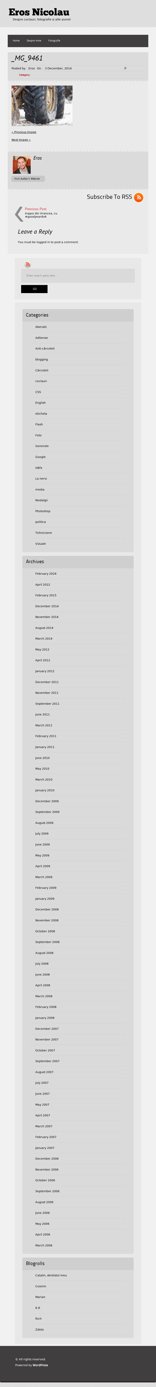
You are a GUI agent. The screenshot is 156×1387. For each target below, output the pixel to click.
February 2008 (45, 1007)
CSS (38, 392)
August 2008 (44, 953)
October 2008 (45, 931)
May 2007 (42, 1104)
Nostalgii (41, 500)
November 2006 (46, 1169)
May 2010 (42, 768)
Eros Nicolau (39, 13)
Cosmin (40, 1286)
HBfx (38, 467)
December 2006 (47, 1158)
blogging (41, 359)
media (39, 489)
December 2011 (47, 682)
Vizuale (40, 543)
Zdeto (39, 1329)
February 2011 (45, 736)
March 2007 (43, 1126)
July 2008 (42, 963)
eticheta (41, 413)
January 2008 (44, 1017)
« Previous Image (24, 132)
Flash (39, 424)
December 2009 (47, 801)
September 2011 (47, 703)
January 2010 (44, 790)
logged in (43, 242)
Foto (38, 435)
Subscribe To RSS (109, 197)
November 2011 (46, 692)
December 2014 (47, 606)
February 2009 (45, 887)
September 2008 (47, 942)
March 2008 (43, 996)
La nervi (41, 478)
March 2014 (43, 638)
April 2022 (42, 584)
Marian (40, 1297)
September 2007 (47, 1061)
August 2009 (44, 822)
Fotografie (54, 40)
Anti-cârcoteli (45, 348)
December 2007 (47, 1028)
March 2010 (43, 779)
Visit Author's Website (27, 179)
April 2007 (42, 1115)
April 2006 (42, 1234)
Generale (42, 446)
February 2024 (45, 573)
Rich (38, 1318)
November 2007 (46, 1039)
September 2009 (47, 812)
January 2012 (44, 671)
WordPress (40, 1365)
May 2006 (42, 1223)
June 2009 (42, 844)
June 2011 (42, 714)
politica (40, 521)
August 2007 (44, 1072)
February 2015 (45, 595)
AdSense (41, 337)
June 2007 (42, 1093)
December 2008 (47, 909)
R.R (37, 1308)
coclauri (41, 381)
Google (40, 457)
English (40, 402)
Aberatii (41, 326)
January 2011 (44, 747)
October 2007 (45, 1050)
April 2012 (42, 660)
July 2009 (42, 833)
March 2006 (43, 1245)
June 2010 (42, 758)
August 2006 (44, 1202)
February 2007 (45, 1137)
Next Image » (21, 139)
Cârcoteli (41, 370)
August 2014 (44, 627)
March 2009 (43, 877)
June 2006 (42, 1212)
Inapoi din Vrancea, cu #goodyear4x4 (41, 215)
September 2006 (47, 1191)
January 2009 (44, 898)
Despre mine (34, 40)
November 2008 (46, 920)
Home (16, 40)
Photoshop (42, 511)
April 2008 (42, 985)
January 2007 (44, 1148)
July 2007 (42, 1082)
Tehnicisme (43, 532)
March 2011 (43, 725)
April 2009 (42, 866)
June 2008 (42, 974)
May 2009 (42, 855)
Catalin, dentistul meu (51, 1275)
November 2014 (46, 617)
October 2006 (45, 1180)
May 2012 (42, 649)
